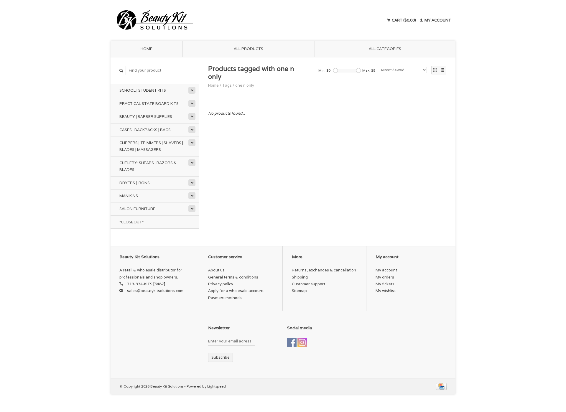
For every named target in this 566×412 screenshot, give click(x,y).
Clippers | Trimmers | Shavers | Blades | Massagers (151, 146)
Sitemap (299, 290)
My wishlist (386, 290)
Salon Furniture (137, 208)
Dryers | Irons (134, 182)
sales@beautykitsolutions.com (155, 290)
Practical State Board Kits (149, 103)
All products (248, 48)
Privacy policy (220, 283)
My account (437, 20)
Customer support (308, 283)
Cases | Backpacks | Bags (145, 129)
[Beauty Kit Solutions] (208, 20)
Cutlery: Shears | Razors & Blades (148, 166)
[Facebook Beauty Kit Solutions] (292, 342)
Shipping (300, 277)
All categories (385, 48)
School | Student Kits (142, 90)
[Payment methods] (441, 386)
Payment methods (225, 297)
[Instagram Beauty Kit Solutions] (302, 342)
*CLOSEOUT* (131, 222)
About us (216, 270)
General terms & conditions (233, 277)
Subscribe (220, 357)
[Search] (121, 70)
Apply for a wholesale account (236, 290)
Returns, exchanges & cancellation (324, 270)
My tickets (385, 283)
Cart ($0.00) (404, 20)
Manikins (128, 195)
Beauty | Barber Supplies (145, 116)
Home (146, 48)
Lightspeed (216, 386)
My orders (385, 277)
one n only (244, 85)
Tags (227, 85)
